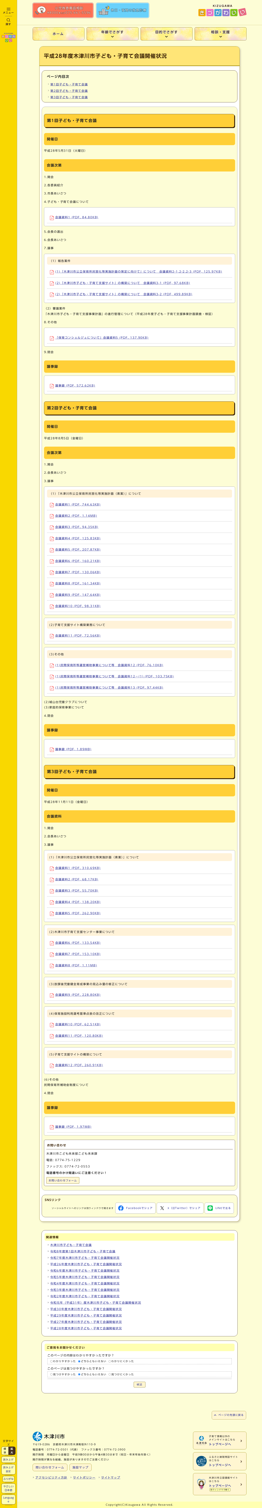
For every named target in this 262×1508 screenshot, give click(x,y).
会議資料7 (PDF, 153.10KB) (78, 954)
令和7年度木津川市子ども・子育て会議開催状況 (85, 1257)
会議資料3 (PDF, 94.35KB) (76, 527)
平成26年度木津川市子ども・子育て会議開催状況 (86, 1264)
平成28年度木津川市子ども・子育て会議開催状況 (86, 1328)
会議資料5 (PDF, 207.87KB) (78, 549)
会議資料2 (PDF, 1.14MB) (76, 515)
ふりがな (8, 1479)
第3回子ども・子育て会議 (69, 97)
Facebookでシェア (139, 1208)
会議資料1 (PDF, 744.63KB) (78, 504)
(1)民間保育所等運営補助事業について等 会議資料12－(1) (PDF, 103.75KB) (114, 676)
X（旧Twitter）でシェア (184, 1208)
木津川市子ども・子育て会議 (71, 1245)
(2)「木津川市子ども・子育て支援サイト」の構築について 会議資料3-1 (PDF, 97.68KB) (122, 283)
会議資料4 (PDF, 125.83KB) (78, 538)
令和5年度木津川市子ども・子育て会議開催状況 (85, 1277)
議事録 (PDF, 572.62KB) (75, 385)
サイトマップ (110, 1477)
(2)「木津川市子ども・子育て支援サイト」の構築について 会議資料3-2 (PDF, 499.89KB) (123, 294)
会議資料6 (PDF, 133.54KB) (78, 942)
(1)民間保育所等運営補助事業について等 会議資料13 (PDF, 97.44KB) (109, 687)
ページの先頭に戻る (231, 1415)
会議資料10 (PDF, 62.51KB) (78, 1024)
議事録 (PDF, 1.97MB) (73, 1126)
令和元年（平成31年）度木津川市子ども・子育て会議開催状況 (95, 1302)
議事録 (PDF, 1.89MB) (73, 749)
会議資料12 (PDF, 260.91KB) (79, 1065)
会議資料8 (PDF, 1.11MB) (76, 965)
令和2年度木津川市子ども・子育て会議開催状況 (85, 1296)
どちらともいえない (93, 1361)
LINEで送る (223, 1208)
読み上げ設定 (8, 1469)
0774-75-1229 (68, 1160)
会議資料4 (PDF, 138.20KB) (78, 902)
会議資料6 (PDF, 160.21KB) (78, 561)
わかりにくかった (122, 1361)
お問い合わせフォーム (63, 1180)
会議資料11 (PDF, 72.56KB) (78, 635)
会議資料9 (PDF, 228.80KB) (78, 994)
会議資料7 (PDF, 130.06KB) (78, 572)
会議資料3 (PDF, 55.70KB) (76, 890)
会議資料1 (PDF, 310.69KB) (78, 868)
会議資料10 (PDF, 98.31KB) (78, 606)
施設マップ (81, 1467)
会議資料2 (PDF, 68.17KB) (76, 879)
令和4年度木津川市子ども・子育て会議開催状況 (85, 1283)
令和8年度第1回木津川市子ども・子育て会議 (82, 1251)
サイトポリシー (84, 1477)
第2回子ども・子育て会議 (69, 90)
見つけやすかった (64, 1374)
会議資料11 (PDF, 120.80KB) (79, 1035)
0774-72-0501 (57, 1449)
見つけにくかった (122, 1374)
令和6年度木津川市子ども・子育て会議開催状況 (85, 1270)
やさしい (8, 1488)
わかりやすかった (64, 1361)
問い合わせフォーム (50, 1467)
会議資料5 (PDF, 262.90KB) (78, 913)
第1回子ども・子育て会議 (69, 84)
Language (8, 1499)
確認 (139, 1384)
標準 (5, 1451)
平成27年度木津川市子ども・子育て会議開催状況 (86, 1321)
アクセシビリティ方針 (51, 1477)
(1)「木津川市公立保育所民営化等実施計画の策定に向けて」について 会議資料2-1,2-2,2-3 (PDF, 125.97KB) (138, 271)
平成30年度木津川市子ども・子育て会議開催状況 (86, 1309)
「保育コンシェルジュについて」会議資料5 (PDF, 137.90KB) (102, 337)
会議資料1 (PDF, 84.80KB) (76, 217)
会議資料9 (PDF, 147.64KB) (78, 594)
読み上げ (8, 1459)
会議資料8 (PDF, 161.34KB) (78, 583)
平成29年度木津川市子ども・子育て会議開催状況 (86, 1315)
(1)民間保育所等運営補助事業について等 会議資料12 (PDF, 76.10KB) (109, 665)
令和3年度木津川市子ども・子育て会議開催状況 (85, 1289)
